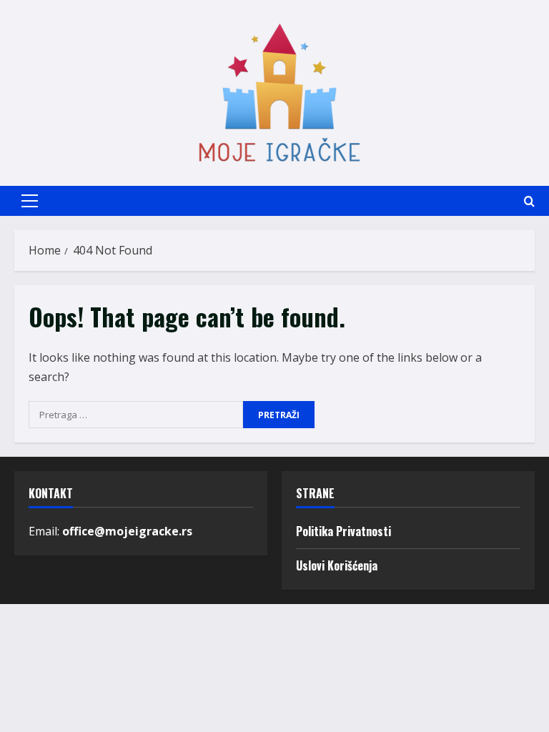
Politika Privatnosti (343, 531)
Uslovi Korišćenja (336, 565)
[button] (29, 201)
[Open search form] (529, 201)
